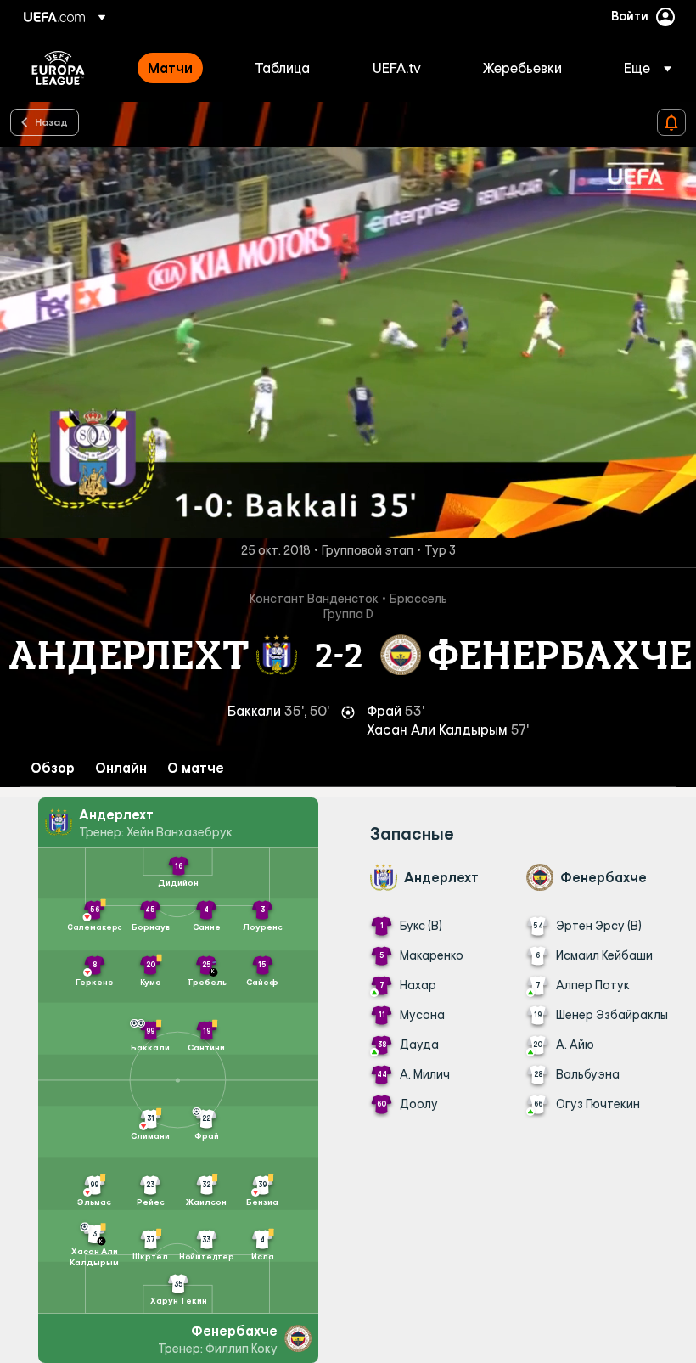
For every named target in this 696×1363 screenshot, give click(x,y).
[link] (170, 68)
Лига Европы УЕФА (58, 68)
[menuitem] (180, 68)
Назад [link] (51, 121)
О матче (195, 768)
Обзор (53, 768)
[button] (642, 68)
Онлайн (121, 768)
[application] (348, 342)
